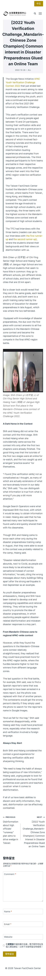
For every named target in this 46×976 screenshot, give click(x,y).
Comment (10, 874)
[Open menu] (40, 13)
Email (7, 924)
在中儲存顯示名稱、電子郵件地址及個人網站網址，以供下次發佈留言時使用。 (24, 945)
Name (8, 911)
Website (8, 937)
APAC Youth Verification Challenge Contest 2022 (23, 82)
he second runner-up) (25, 239)
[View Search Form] (35, 13)
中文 (38, 3)
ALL (29, 70)
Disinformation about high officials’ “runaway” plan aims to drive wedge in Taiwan (10, 830)
